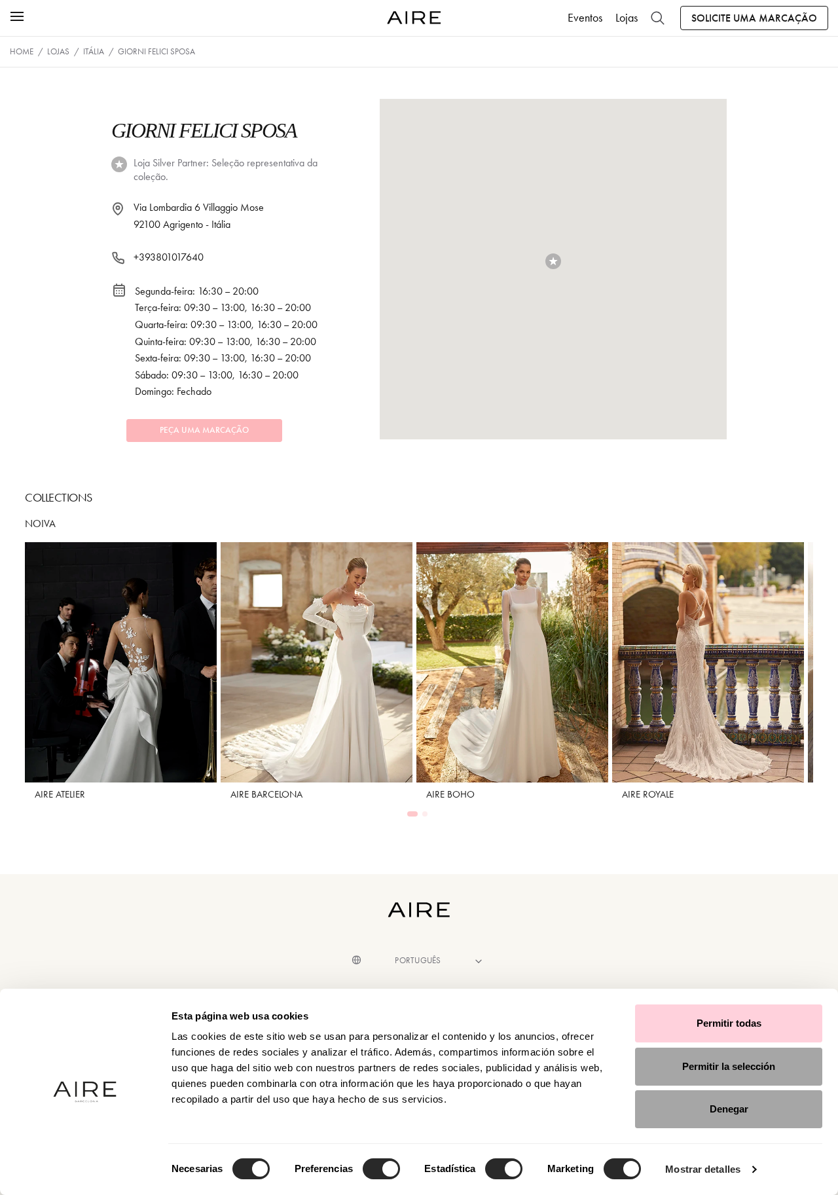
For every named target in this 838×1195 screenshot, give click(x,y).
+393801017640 (169, 257)
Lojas (626, 17)
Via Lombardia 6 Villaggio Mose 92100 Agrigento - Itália (199, 215)
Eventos (585, 17)
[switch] (381, 1168)
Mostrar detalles (702, 1169)
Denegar (729, 1108)
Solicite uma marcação (754, 18)
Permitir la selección (728, 1066)
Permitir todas (729, 1023)
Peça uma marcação (204, 430)
